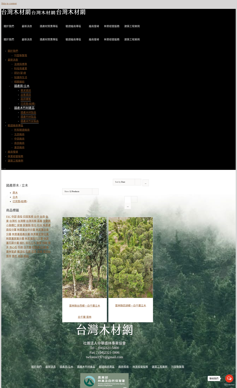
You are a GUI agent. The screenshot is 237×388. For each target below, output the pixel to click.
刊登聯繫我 (177, 366)
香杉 (14, 256)
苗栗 (33, 251)
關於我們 (9, 26)
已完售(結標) (20, 201)
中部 (14, 216)
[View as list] (128, 206)
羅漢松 (21, 251)
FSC (8, 216)
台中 (36, 216)
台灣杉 (13, 221)
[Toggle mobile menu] (2, 167)
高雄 (20, 256)
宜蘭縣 (47, 221)
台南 (42, 216)
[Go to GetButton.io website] (229, 385)
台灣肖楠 (31, 221)
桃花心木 (30, 243)
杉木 (39, 225)
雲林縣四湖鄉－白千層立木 (130, 305)
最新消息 (27, 26)
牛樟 (20, 247)
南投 (19, 216)
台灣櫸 (21, 221)
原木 (15, 192)
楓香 (39, 243)
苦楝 (39, 251)
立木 (15, 197)
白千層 (82, 317)
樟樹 (44, 243)
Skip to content (9, 3)
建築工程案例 (132, 26)
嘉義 (39, 221)
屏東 (19, 225)
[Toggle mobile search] (5, 167)
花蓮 (28, 251)
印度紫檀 (28, 216)
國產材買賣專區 (49, 26)
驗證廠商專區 (73, 26)
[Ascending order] (146, 183)
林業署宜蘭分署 (40, 234)
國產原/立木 (22, 86)
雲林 (88, 317)
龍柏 (26, 256)
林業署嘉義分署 (21, 234)
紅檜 (42, 247)
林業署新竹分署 (34, 238)
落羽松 (47, 251)
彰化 (33, 225)
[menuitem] (13, 51)
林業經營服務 (111, 26)
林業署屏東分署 (15, 238)
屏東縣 (27, 225)
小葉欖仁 (11, 225)
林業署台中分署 (26, 229)
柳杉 (22, 243)
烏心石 (13, 247)
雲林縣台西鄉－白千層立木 (84, 305)
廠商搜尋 (94, 26)
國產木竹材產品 (24, 108)
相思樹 (36, 247)
